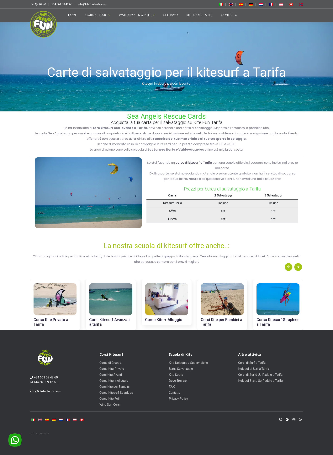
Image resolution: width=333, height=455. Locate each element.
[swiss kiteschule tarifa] (291, 4)
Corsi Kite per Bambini (114, 386)
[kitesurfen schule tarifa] (75, 419)
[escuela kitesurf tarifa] (241, 4)
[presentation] (288, 267)
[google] (287, 419)
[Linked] (40, 4)
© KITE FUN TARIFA (39, 433)
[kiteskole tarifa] (301, 4)
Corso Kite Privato (111, 369)
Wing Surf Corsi (109, 404)
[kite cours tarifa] (271, 4)
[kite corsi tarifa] (221, 4)
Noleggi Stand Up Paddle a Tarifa (260, 381)
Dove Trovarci (178, 381)
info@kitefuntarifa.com (45, 391)
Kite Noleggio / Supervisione (188, 363)
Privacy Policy (178, 398)
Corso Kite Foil (109, 398)
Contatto (174, 392)
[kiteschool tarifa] (231, 4)
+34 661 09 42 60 (46, 377)
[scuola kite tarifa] (33, 419)
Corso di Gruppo (110, 363)
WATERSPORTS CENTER (135, 15)
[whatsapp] (44, 4)
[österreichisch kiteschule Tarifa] (281, 4)
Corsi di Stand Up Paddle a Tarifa (260, 375)
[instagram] (280, 419)
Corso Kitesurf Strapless (116, 392)
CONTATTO (229, 15)
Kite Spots (176, 375)
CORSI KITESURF (96, 15)
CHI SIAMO (170, 15)
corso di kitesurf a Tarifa (194, 162)
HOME (72, 15)
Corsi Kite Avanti (110, 375)
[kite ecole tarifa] (68, 419)
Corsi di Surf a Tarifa (252, 363)
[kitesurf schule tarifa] (82, 419)
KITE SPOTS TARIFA (199, 15)
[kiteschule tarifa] (251, 4)
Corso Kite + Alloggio (113, 381)
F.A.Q (172, 386)
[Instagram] (31, 4)
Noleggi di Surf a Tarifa (253, 369)
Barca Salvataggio (181, 369)
